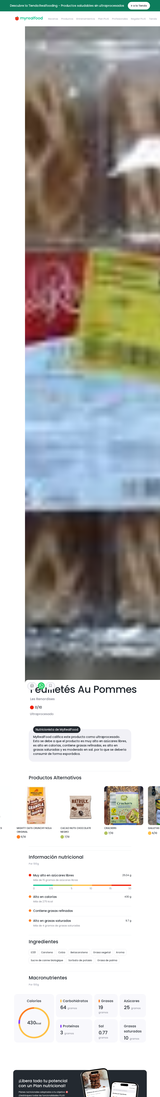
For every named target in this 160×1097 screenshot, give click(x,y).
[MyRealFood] (29, 19)
